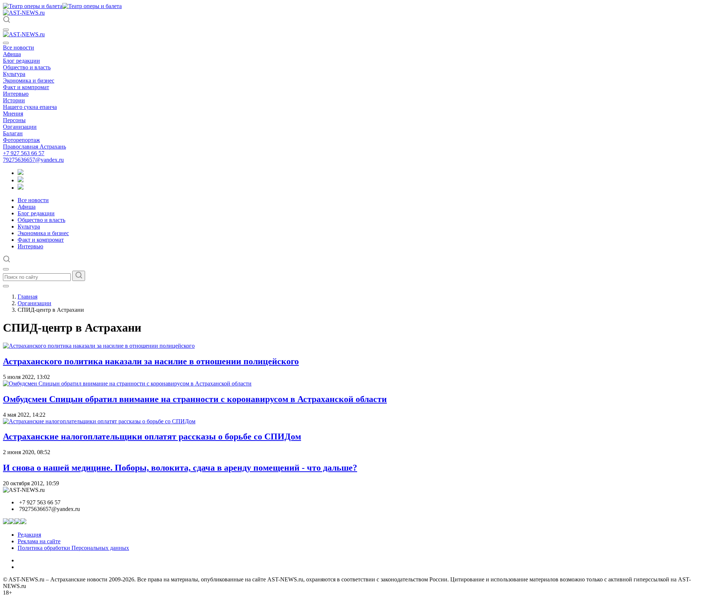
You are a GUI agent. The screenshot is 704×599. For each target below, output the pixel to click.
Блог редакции (21, 61)
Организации (20, 127)
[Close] (6, 43)
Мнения (13, 113)
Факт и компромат (26, 87)
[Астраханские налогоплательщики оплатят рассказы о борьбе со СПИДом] (99, 421)
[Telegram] (20, 173)
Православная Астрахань (34, 146)
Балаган (13, 133)
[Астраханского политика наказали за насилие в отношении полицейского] (99, 346)
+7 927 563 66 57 (23, 153)
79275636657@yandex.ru (33, 160)
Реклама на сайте (39, 541)
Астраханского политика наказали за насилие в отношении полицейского (151, 361)
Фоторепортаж (21, 140)
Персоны (14, 120)
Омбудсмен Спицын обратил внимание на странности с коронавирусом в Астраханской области (195, 399)
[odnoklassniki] (20, 180)
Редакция (29, 535)
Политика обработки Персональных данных (73, 548)
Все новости (18, 47)
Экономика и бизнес (28, 80)
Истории (14, 100)
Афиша (12, 54)
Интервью (16, 94)
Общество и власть (27, 67)
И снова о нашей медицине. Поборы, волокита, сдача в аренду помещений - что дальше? (180, 467)
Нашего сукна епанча (30, 107)
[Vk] (20, 188)
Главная (27, 296)
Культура (14, 74)
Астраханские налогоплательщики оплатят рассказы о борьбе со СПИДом (152, 436)
